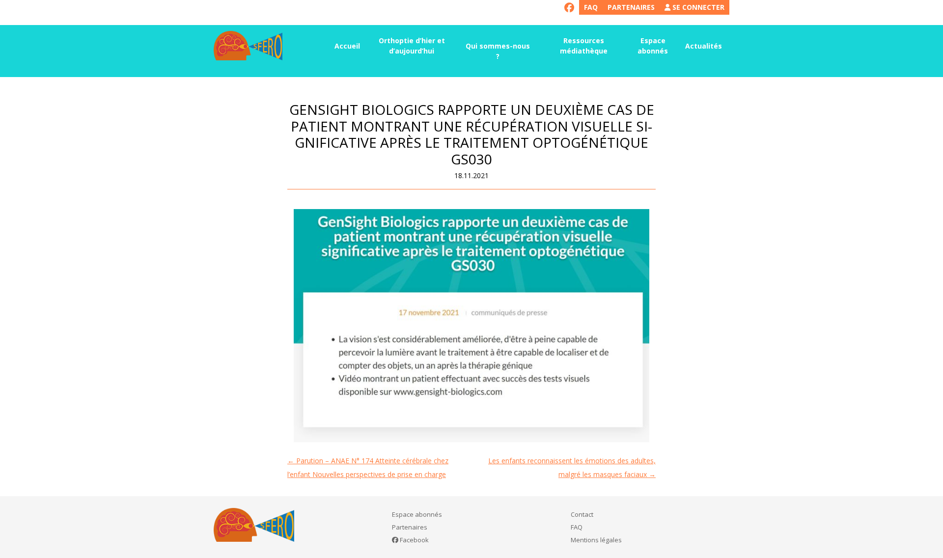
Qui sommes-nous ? (498, 51)
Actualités (703, 46)
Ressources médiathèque (584, 45)
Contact (582, 514)
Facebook (413, 539)
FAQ (591, 7)
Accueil (347, 46)
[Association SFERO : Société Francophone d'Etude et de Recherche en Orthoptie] (248, 45)
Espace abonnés (653, 45)
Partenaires (631, 7)
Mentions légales (596, 539)
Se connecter (697, 7)
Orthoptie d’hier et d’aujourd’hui (412, 45)
